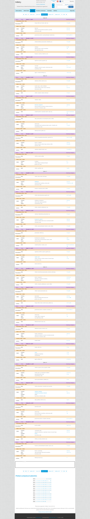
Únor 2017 (38, 14)
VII (43, 480)
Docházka (49, 10)
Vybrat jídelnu (19, 10)
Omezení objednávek (40, 4)
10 (68, 183)
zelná (36, 352)
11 (69, 111)
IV (39, 480)
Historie (32, 10)
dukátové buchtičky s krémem (41, 393)
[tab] (57, 1)
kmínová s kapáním (39, 104)
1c (71, 35)
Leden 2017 (32, 14)
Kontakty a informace (41, 10)
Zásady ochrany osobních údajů (45, 511)
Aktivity (55, 10)
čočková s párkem (38, 391)
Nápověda (72, 1)
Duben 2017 (51, 14)
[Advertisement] (80, 18)
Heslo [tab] (54, 1)
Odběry (18, 2)
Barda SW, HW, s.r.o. (53, 517)
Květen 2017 (57, 14)
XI (49, 478)
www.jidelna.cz (39, 517)
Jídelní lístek (26, 10)
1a (68, 23)
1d (68, 47)
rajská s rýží (37, 257)
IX (46, 478)
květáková (37, 181)
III (38, 480)
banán (36, 433)
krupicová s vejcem (38, 219)
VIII (45, 480)
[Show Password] (67, 7)
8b (70, 297)
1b (69, 23)
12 (69, 72)
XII (50, 478)
